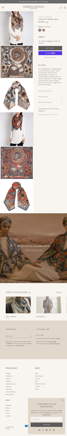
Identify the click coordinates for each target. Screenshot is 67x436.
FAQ (42, 335)
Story (36, 373)
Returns (8, 408)
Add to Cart (50, 48)
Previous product (43, 114)
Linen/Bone (39, 30)
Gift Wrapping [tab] (42, 96)
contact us (41, 110)
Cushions (8, 386)
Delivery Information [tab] (45, 102)
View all (58, 292)
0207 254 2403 (51, 341)
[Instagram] (50, 430)
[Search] (60, 7)
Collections (9, 376)
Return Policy (9, 394)
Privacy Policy (46, 414)
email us (58, 338)
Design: (44, 26)
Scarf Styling (38, 376)
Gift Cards (9, 389)
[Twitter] (39, 430)
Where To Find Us (40, 384)
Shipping (49, 41)
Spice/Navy (43, 30)
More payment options (50, 57)
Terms (7, 413)
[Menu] (3, 7)
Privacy (8, 410)
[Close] (63, 400)
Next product (54, 114)
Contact (37, 386)
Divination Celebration (45, 17)
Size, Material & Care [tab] (45, 91)
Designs (8, 373)
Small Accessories (11, 384)
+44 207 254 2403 (54, 343)
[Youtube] (46, 430)
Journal (37, 378)
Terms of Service (11, 392)
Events (37, 389)
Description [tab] (42, 65)
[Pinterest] (54, 430)
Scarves (8, 378)
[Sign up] (31, 336)
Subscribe (46, 424)
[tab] (50, 78)
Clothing (8, 381)
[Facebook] (43, 430)
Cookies (8, 416)
